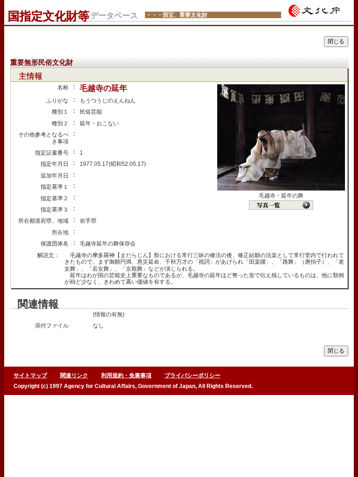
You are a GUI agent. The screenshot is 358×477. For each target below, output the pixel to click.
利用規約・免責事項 (126, 375)
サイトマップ (30, 375)
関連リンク (74, 375)
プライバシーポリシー (192, 375)
